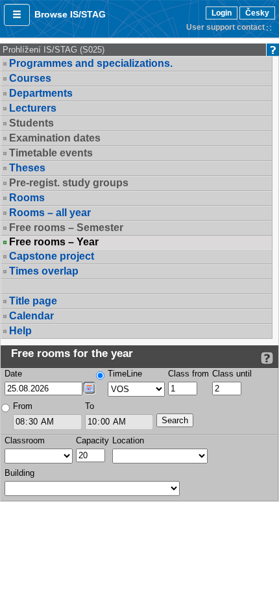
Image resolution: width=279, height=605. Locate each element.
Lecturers (32, 108)
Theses (27, 167)
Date (13, 373)
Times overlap (44, 271)
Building (19, 473)
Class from (188, 373)
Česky (257, 13)
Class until (232, 373)
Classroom (25, 440)
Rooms (27, 197)
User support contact (225, 27)
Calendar (31, 315)
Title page (33, 300)
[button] (17, 15)
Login (222, 13)
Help (20, 330)
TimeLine (125, 373)
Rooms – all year (50, 212)
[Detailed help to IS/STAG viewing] (267, 358)
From (22, 406)
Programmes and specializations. (91, 63)
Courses (30, 78)
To (89, 406)
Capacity (92, 440)
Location (128, 440)
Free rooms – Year (54, 242)
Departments (41, 93)
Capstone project (51, 256)
